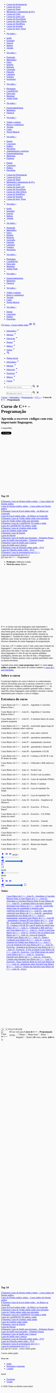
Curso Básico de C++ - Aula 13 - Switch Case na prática (31, 931)
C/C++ (38, 397)
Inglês (9, 38)
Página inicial (12, 358)
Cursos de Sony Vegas (16, 29)
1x (2, 864)
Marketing (11, 110)
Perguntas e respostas (16, 1366)
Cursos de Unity (14, 14)
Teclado (10, 127)
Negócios (12, 373)
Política (10, 146)
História (10, 64)
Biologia (10, 67)
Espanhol (11, 40)
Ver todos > (11, 33)
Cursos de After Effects (17, 21)
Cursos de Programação (17, 4)
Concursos (11, 144)
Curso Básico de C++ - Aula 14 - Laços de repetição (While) (31, 935)
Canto (9, 129)
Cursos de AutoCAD (16, 16)
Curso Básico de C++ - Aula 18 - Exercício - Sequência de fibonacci (30, 946)
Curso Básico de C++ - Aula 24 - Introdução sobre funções (30, 963)
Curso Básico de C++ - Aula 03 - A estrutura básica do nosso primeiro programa (30, 903)
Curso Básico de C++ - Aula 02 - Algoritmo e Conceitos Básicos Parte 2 (27, 899)
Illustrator (11, 96)
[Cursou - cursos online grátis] (15, 325)
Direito (10, 141)
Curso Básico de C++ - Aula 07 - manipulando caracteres (26, 916)
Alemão (10, 48)
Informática (13, 331)
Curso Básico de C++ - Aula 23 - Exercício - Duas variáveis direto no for (30, 960)
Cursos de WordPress (16, 24)
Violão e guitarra (14, 122)
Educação (12, 338)
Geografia (11, 69)
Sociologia (11, 79)
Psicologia (11, 148)
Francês (10, 43)
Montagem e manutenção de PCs (21, 12)
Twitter (10, 1382)
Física (9, 62)
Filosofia (10, 72)
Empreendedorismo (15, 108)
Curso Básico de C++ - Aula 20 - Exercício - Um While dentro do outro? (30, 950)
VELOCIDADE (15, 1029)
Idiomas (12, 335)
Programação (27, 397)
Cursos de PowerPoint (16, 19)
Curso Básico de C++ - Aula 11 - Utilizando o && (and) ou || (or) (30, 927)
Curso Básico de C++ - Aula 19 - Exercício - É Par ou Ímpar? (31, 948)
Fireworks (11, 93)
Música (11, 346)
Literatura (11, 74)
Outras (11, 350)
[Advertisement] (28, 464)
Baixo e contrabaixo (15, 124)
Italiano (10, 45)
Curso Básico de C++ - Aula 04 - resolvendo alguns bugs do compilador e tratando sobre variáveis (30, 908)
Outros (11, 381)
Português (11, 57)
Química (10, 77)
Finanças (10, 113)
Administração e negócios (18, 151)
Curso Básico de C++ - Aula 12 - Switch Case (29, 930)
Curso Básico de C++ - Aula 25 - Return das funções (30, 965)
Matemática (11, 60)
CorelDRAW (12, 91)
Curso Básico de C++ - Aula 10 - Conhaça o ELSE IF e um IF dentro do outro (30, 924)
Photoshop (11, 89)
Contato (10, 1368)
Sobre (9, 1364)
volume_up (2, 860)
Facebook (11, 1379)
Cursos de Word (13, 9)
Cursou (4, 397)
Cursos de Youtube (15, 26)
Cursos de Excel (14, 7)
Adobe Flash (12, 98)
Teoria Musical (13, 132)
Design (11, 342)
